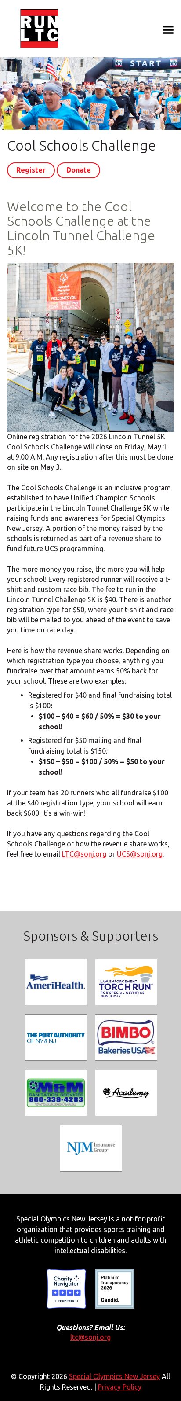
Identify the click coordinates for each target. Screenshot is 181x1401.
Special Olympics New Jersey (114, 1376)
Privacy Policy (119, 1387)
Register (31, 170)
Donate (78, 170)
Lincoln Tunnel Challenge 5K (40, 28)
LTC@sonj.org (84, 854)
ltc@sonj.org (90, 1337)
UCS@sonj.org (140, 854)
